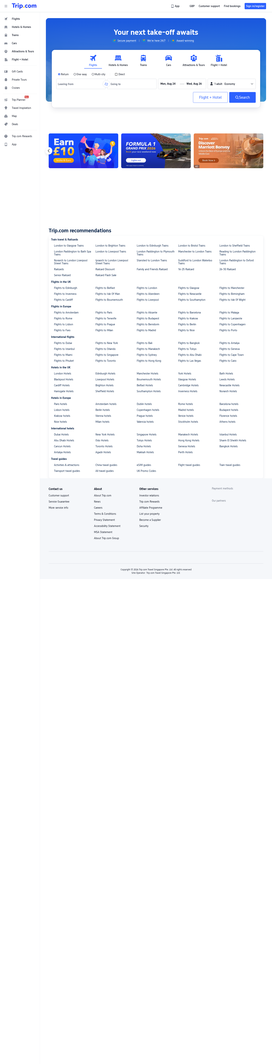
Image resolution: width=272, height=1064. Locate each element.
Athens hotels (227, 421)
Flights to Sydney (147, 354)
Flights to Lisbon (63, 324)
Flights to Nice (186, 330)
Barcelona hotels (228, 404)
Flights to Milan (104, 330)
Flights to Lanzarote (230, 318)
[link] (175, 6)
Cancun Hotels (62, 446)
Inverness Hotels (187, 391)
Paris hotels (60, 404)
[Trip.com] (24, 6)
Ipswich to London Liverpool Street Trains (111, 262)
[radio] (63, 74)
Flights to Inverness (65, 293)
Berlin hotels (102, 409)
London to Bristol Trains (191, 245)
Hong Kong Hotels (188, 440)
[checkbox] (120, 74)
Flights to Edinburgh (65, 287)
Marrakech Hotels (188, 434)
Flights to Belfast (105, 287)
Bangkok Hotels (228, 446)
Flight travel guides (189, 465)
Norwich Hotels (228, 391)
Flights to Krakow (188, 318)
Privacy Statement (104, 519)
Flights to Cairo (227, 360)
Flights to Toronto (105, 360)
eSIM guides (144, 465)
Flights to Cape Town (231, 354)
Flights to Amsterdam (66, 312)
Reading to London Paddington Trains (237, 253)
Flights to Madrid (146, 330)
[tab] (93, 60)
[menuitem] (19, 19)
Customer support (59, 495)
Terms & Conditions (105, 513)
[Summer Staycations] (83, 150)
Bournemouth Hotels (149, 379)
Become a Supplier (150, 519)
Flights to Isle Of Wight (232, 299)
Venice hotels (185, 415)
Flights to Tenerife (105, 318)
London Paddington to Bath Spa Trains (72, 253)
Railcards (59, 269)
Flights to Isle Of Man (107, 293)
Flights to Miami (63, 354)
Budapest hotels (228, 409)
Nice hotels (60, 421)
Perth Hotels (185, 452)
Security (143, 526)
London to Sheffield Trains (234, 245)
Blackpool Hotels (63, 379)
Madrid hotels (186, 409)
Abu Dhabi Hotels (64, 440)
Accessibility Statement (107, 526)
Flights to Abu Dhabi (190, 354)
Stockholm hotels (188, 421)
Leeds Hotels (227, 379)
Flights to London (147, 287)
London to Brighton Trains (110, 245)
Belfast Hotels (145, 385)
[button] (6, 6)
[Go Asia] (156, 150)
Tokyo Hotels (144, 440)
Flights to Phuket (64, 360)
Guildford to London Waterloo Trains (195, 262)
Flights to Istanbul (64, 348)
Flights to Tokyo (187, 348)
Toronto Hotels (104, 446)
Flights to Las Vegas (189, 360)
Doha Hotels (144, 446)
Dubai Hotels (61, 434)
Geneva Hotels (186, 446)
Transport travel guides (67, 470)
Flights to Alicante (147, 312)
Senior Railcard (62, 275)
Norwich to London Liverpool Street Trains (70, 262)
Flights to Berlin (187, 324)
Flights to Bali (144, 343)
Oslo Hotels (101, 440)
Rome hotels (185, 404)
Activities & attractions (66, 465)
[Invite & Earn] (228, 150)
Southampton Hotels (149, 391)
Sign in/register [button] (255, 6)
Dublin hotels (144, 404)
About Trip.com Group (106, 538)
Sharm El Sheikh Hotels (232, 440)
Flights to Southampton (191, 299)
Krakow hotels (62, 415)
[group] (124, 41)
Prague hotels (145, 415)
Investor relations (149, 495)
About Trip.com (102, 495)
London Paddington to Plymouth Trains (155, 253)
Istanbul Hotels (228, 434)
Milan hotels (102, 421)
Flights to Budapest (148, 318)
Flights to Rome (63, 318)
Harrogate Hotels (63, 391)
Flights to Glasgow (188, 287)
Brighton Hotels (104, 385)
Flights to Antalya (229, 343)
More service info (58, 507)
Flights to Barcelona (189, 312)
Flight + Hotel (210, 97)
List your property (149, 513)
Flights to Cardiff (63, 299)
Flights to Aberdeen (148, 293)
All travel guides (104, 470)
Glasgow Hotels (187, 379)
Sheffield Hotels (104, 391)
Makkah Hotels (145, 452)
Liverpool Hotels (104, 379)
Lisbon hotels (61, 409)
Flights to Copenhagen (232, 324)
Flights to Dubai (63, 343)
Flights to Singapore (106, 354)
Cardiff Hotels (62, 385)
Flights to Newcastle (190, 293)
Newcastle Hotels (229, 385)
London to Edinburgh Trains (152, 245)
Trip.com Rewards (149, 501)
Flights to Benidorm (148, 324)
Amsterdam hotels (105, 404)
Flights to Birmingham (232, 293)
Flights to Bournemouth (109, 299)
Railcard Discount (105, 269)
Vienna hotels (103, 415)
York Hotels (184, 373)
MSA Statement (103, 532)
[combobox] (67, 84)
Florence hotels (228, 415)
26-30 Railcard (227, 269)
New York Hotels (105, 434)
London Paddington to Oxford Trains (236, 262)
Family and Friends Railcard (152, 269)
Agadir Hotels (103, 452)
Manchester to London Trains (194, 251)
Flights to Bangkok (189, 343)
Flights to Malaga (229, 312)
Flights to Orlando (105, 348)
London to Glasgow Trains (69, 245)
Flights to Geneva (229, 348)
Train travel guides (229, 465)
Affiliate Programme (150, 507)
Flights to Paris (103, 312)
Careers (98, 507)
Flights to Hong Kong (149, 360)
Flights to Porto (228, 330)
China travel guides (106, 465)
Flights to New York (106, 343)
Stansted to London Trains (152, 260)
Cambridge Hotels (188, 385)
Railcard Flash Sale (105, 275)
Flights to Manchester (231, 287)
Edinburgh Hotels (105, 373)
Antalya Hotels (62, 452)
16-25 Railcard (186, 269)
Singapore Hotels (146, 434)
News (97, 501)
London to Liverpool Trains (110, 251)
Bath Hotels (226, 373)
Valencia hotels (145, 421)
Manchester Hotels (147, 373)
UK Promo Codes (146, 470)
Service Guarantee (59, 501)
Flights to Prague (105, 324)
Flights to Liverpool (148, 299)
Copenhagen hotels (148, 409)
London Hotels (62, 373)
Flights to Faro (62, 330)
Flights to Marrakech (148, 348)
